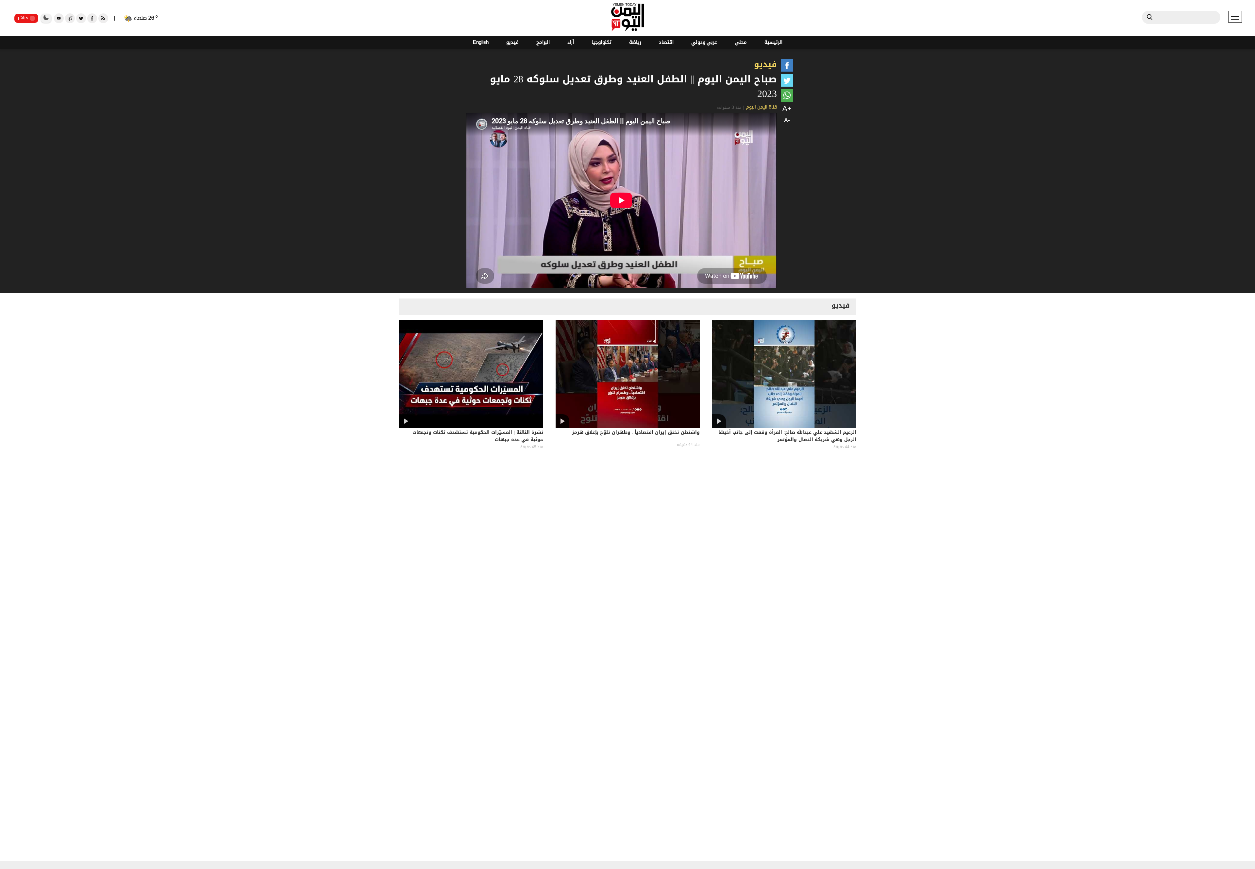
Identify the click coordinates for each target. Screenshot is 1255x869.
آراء (570, 42)
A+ (787, 108)
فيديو (512, 42)
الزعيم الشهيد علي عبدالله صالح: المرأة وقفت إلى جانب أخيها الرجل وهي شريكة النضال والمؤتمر (787, 436)
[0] (787, 66)
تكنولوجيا (601, 42)
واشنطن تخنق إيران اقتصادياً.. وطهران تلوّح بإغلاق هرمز (636, 433)
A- (787, 120)
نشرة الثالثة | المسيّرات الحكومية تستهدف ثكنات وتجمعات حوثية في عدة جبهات (477, 436)
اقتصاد (666, 42)
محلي (741, 42)
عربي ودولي (704, 42)
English (481, 42)
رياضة (635, 42)
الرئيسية (773, 42)
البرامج (543, 42)
